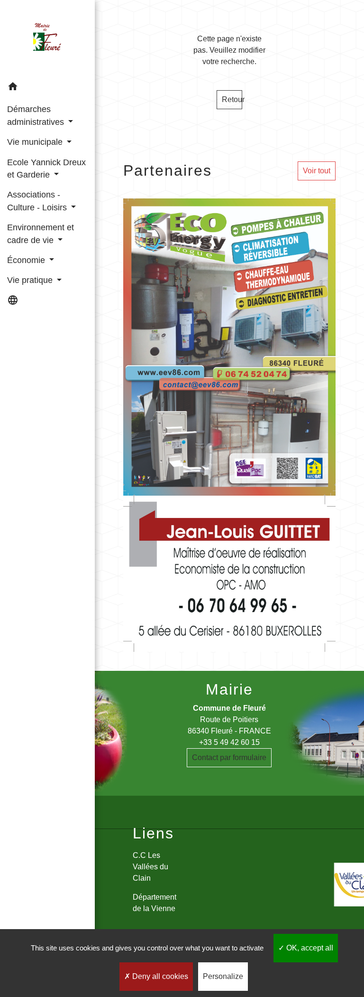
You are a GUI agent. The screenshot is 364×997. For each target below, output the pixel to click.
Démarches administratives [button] (36, 115)
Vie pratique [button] (31, 280)
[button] (47, 88)
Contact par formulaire (229, 757)
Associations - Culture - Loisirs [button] (38, 201)
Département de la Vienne (154, 902)
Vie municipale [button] (36, 142)
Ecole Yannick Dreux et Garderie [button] (46, 168)
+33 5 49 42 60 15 (229, 742)
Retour (232, 99)
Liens (153, 833)
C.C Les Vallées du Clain (150, 866)
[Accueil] (47, 38)
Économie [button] (27, 260)
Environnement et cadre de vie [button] (40, 234)
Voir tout (316, 171)
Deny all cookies (159, 976)
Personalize (223, 976)
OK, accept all (308, 948)
